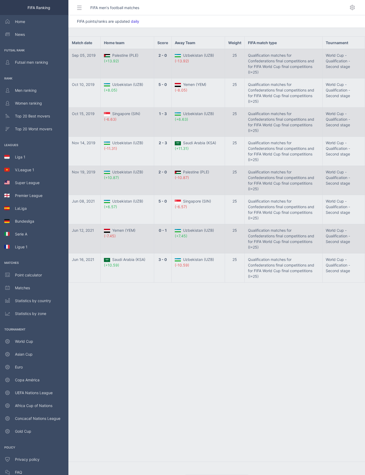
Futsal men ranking (31, 62)
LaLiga (18, 208)
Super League (25, 182)
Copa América (27, 380)
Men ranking (26, 90)
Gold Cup (23, 431)
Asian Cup (24, 354)
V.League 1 (22, 170)
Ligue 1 (19, 247)
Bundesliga (22, 221)
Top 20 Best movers (32, 116)
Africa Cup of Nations (33, 405)
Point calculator (28, 275)
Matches (22, 288)
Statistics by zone (30, 313)
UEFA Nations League (34, 392)
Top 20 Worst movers (33, 129)
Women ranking (28, 103)
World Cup (24, 341)
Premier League (26, 195)
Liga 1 (17, 157)
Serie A (18, 234)
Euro (19, 367)
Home (20, 21)
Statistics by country (33, 300)
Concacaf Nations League (37, 418)
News (20, 34)
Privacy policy (27, 459)
